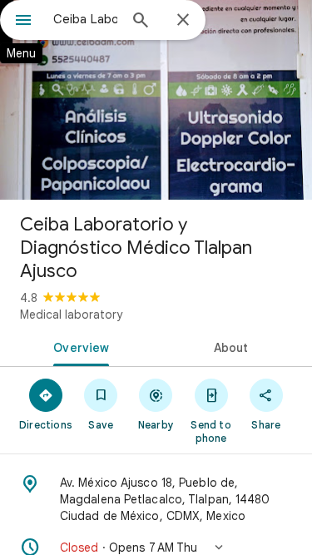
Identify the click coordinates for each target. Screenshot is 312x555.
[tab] (78, 346)
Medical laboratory (71, 314)
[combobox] (85, 19)
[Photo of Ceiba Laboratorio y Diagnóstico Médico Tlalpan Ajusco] (156, 100)
